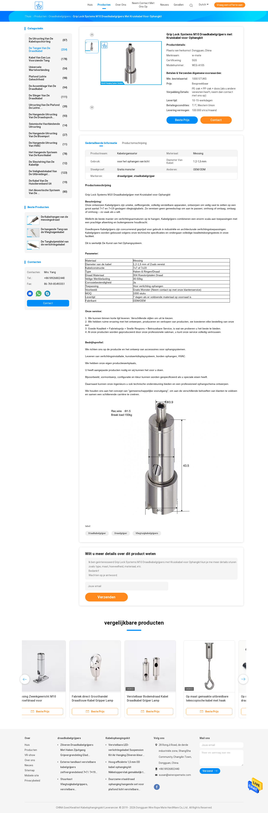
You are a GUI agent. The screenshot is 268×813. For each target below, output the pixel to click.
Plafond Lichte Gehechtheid (48, 78)
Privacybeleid (32, 780)
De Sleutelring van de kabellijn (48, 163)
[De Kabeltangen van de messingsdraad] (33, 220)
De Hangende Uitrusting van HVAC (48, 144)
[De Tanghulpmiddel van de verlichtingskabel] (33, 245)
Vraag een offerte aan (230, 4)
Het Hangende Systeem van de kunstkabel (48, 154)
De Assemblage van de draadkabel (48, 87)
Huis (27, 744)
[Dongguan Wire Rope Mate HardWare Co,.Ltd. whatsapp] (39, 293)
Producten (31, 749)
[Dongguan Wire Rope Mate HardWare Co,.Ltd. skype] (47, 293)
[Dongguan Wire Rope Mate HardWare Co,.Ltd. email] (30, 293)
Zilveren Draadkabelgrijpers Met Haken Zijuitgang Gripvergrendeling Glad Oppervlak (76, 750)
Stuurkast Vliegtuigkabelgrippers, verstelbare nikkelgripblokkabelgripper (76, 785)
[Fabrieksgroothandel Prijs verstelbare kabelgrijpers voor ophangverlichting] (215, 666)
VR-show (30, 755)
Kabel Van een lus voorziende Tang (48, 59)
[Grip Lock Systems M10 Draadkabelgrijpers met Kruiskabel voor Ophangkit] (131, 63)
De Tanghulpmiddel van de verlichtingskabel (55, 243)
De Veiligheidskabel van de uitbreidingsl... (48, 173)
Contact (48, 303)
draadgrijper (120, 533)
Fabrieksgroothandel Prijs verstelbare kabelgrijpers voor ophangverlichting (212, 700)
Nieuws (29, 765)
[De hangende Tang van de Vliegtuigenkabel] (33, 232)
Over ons (30, 760)
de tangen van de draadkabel (48, 49)
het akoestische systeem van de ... (48, 192)
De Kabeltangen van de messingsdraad (54, 218)
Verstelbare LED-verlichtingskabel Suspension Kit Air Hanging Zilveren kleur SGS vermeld (125, 750)
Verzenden (106, 597)
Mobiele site (32, 775)
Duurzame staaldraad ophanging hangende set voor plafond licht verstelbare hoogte (126, 785)
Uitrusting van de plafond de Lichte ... (48, 106)
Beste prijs (182, 120)
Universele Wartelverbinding (48, 68)
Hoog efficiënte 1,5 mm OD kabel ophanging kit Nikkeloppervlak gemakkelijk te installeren (126, 768)
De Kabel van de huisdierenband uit (48, 182)
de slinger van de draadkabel (48, 97)
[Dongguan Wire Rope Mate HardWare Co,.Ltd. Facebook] (157, 787)
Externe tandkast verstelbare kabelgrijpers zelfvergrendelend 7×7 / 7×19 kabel (78, 768)
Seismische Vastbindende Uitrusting (48, 125)
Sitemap (30, 770)
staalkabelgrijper (97, 533)
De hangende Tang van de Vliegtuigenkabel (54, 231)
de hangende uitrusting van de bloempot (48, 135)
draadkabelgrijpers (69, 738)
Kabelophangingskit (118, 738)
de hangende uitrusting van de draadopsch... (48, 116)
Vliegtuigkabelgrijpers (147, 533)
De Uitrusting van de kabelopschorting (48, 40)
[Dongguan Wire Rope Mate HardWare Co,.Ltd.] (39, 5)
